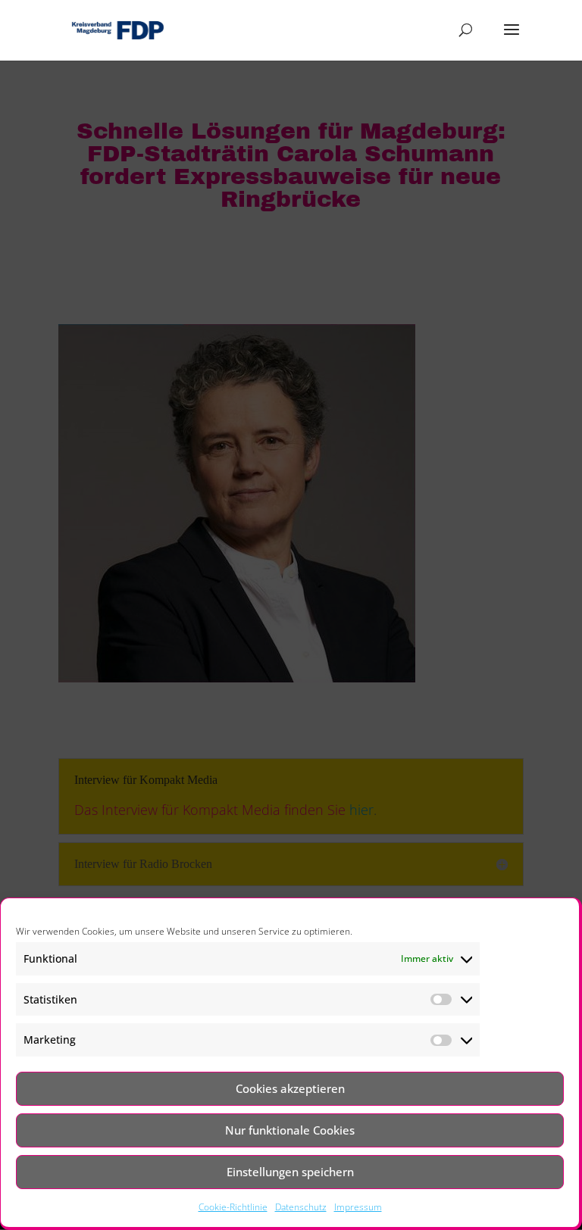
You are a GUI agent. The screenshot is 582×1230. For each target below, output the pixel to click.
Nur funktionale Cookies (290, 1130)
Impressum (358, 1206)
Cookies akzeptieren (290, 1088)
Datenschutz (301, 1206)
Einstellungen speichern (290, 1171)
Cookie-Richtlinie (233, 1206)
